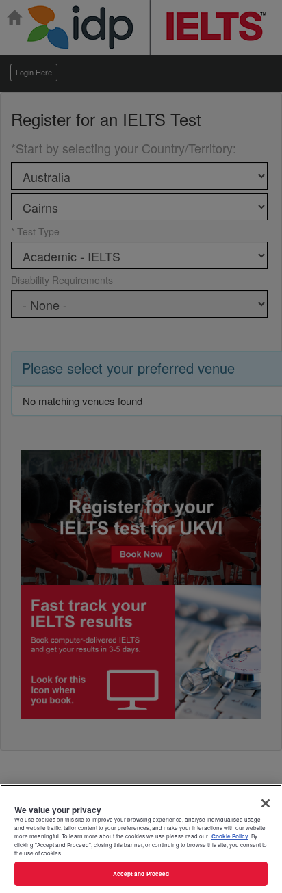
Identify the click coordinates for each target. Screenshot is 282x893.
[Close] (266, 803)
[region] (141, 838)
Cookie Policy (230, 836)
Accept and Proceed (141, 873)
